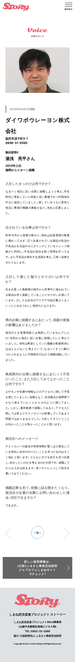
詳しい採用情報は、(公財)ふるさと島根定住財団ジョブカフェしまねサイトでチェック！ (37, 568)
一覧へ (37, 532)
